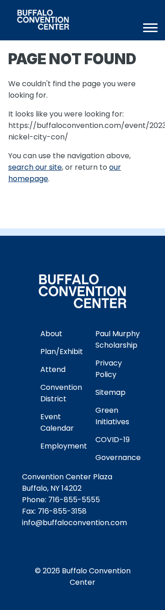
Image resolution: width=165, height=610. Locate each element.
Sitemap (110, 392)
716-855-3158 (62, 511)
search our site (35, 167)
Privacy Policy (108, 369)
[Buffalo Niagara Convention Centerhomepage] (62, 21)
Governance (118, 457)
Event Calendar (57, 422)
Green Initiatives (112, 416)
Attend (53, 369)
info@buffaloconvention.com (74, 522)
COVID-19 (112, 439)
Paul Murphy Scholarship (117, 339)
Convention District (61, 393)
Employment (63, 446)
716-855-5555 (74, 499)
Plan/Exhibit (61, 351)
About (51, 333)
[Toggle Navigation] (150, 27)
